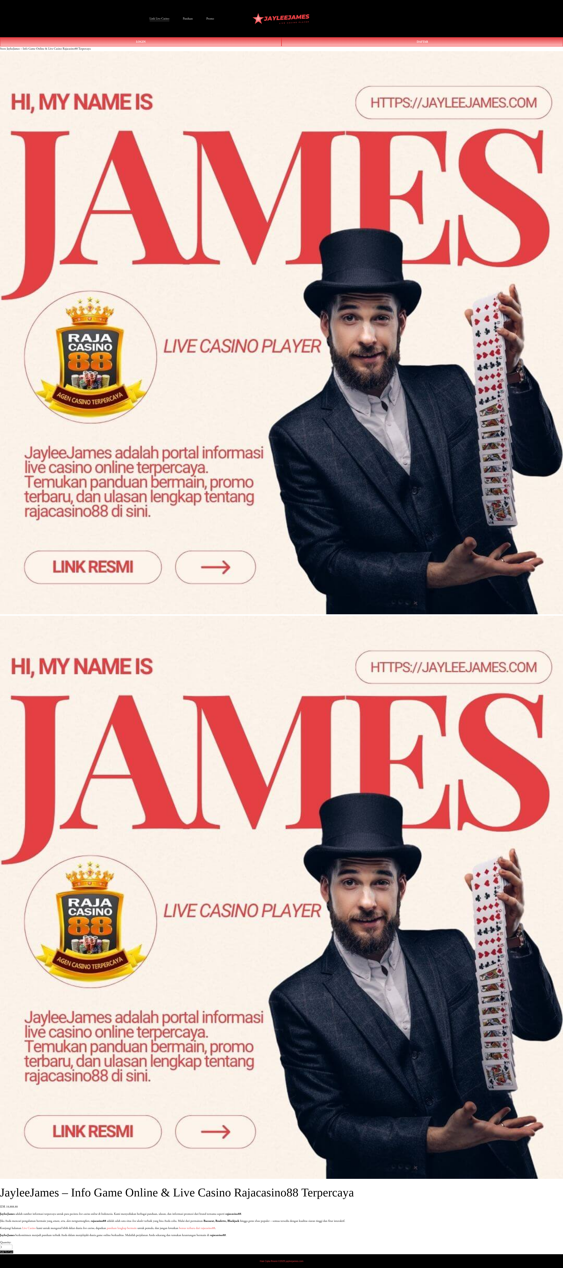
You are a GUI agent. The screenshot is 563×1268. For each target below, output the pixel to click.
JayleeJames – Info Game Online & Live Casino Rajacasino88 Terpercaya (49, 49)
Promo (210, 19)
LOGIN (141, 42)
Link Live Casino (159, 19)
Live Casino (29, 1228)
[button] (6, 1252)
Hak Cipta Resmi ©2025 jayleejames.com (281, 1261)
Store (3, 49)
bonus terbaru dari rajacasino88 (197, 1228)
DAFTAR (422, 42)
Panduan (188, 19)
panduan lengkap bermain (122, 1228)
